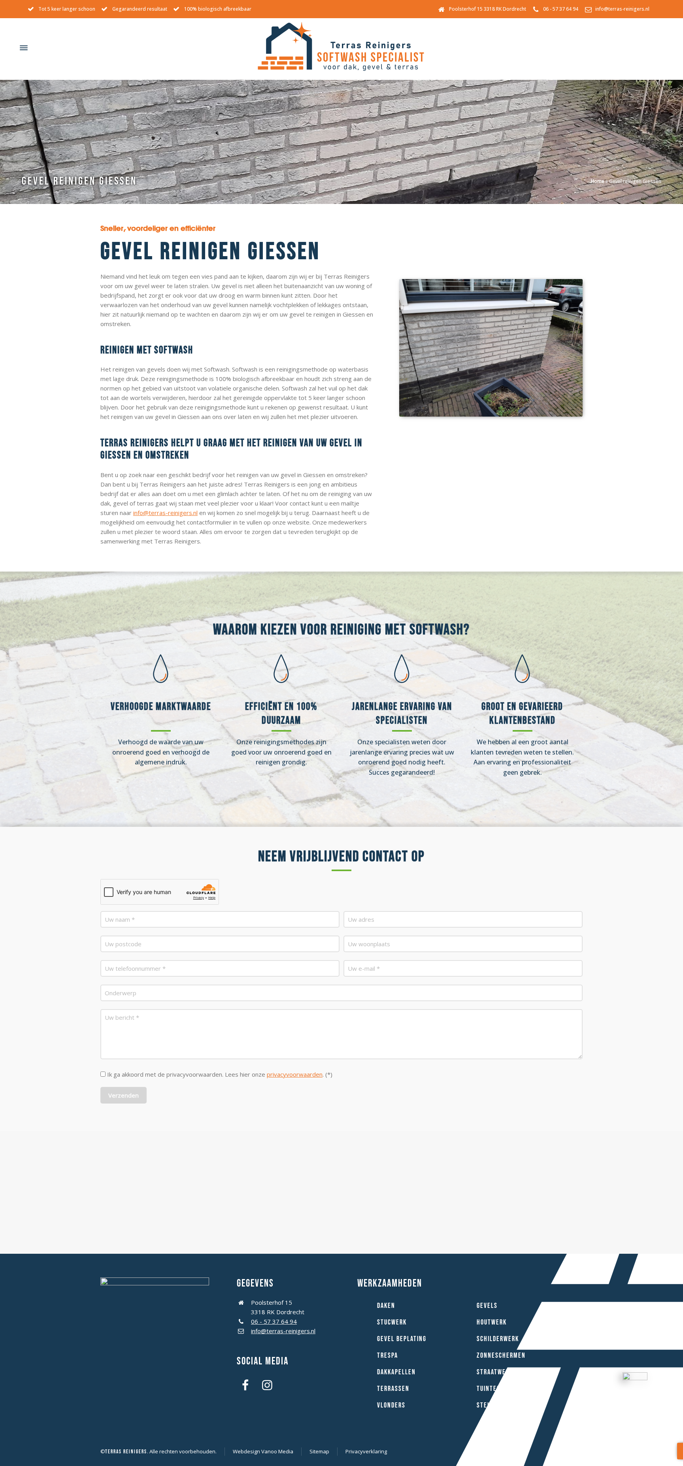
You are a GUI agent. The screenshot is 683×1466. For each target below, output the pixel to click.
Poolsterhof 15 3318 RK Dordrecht (487, 9)
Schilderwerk (498, 1339)
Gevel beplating (401, 1339)
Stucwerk (392, 1322)
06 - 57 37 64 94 (560, 9)
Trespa (387, 1355)
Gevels (487, 1306)
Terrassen (393, 1389)
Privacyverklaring (366, 1451)
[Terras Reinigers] (341, 47)
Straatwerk (495, 1372)
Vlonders (391, 1405)
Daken (386, 1306)
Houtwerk (492, 1322)
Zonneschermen (501, 1355)
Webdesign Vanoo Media (263, 1451)
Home (597, 181)
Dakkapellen (396, 1372)
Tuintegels (494, 1389)
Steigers (490, 1405)
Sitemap (319, 1451)
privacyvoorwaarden (295, 1074)
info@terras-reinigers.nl (622, 9)
